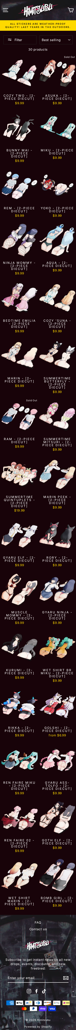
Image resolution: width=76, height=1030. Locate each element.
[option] (38, 25)
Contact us (38, 929)
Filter (18, 40)
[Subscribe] (66, 978)
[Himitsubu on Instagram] (29, 991)
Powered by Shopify (38, 1026)
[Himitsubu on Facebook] (36, 991)
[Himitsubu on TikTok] (44, 991)
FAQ (38, 922)
